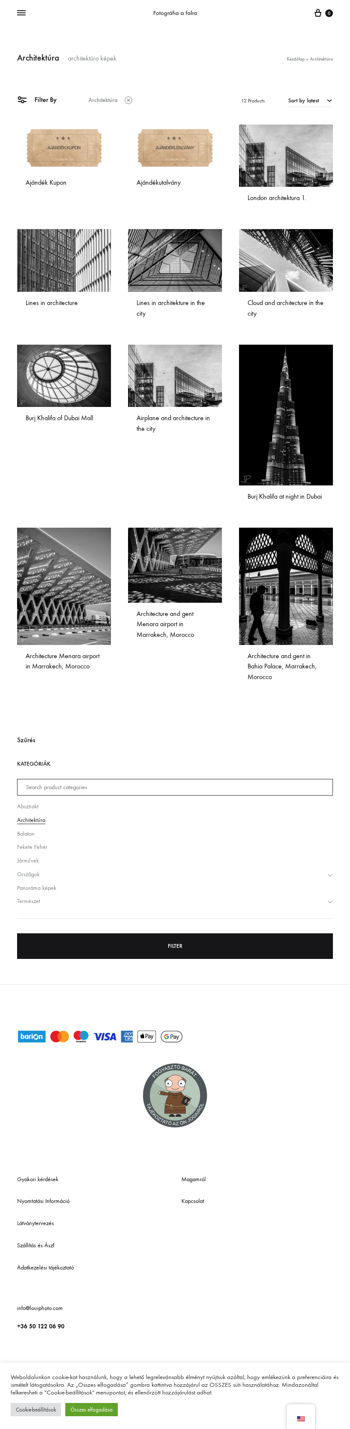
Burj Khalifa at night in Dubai (285, 496)
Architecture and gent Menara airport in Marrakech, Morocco (165, 624)
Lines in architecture (52, 303)
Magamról (193, 1179)
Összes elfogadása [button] (91, 1409)
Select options (47, 195)
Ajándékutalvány (159, 182)
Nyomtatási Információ (43, 1201)
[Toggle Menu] (21, 13)
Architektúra (102, 100)
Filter (175, 946)
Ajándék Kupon (46, 182)
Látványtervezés (35, 1223)
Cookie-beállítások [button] (36, 1409)
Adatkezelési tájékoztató (45, 1267)
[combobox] (310, 100)
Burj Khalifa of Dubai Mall (59, 418)
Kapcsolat (192, 1201)
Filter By (45, 100)
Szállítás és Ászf (35, 1245)
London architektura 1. (277, 198)
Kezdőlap (296, 59)
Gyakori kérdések (37, 1179)
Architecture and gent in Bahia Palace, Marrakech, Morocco (282, 666)
